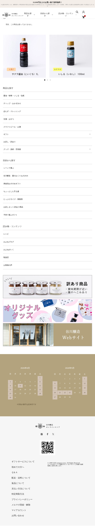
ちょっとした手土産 (11, 191)
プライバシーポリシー (22, 499)
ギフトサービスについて (23, 461)
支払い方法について (21, 488)
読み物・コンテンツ (65, 14)
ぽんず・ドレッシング (12, 111)
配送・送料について (21, 478)
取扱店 (6, 257)
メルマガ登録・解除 (21, 505)
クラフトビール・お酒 (12, 127)
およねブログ (8, 242)
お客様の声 (7, 265)
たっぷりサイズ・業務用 (13, 199)
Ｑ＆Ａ (15, 472)
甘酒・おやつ (8, 119)
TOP (4, 18)
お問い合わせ (18, 515)
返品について (18, 483)
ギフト (6, 134)
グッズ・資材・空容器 (12, 149)
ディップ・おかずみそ (12, 103)
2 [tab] (47, 80)
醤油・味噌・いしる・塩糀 (13, 96)
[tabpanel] (24, 56)
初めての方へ (18, 467)
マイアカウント (19, 510)
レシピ (6, 234)
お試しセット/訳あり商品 (13, 207)
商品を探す (28, 14)
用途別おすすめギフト (12, 184)
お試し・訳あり (9, 142)
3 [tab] (50, 80)
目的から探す (45, 14)
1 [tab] (44, 80)
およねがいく (8, 250)
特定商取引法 (18, 494)
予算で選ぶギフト (10, 215)
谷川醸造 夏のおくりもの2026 (15, 176)
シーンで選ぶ (8, 168)
